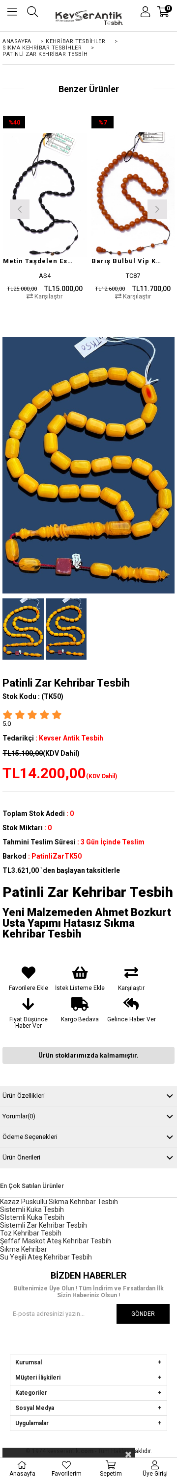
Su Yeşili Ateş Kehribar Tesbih (46, 1257)
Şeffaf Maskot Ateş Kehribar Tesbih (55, 1241)
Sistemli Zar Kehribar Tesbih (43, 1225)
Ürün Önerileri (21, 1157)
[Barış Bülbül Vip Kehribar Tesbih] (133, 194)
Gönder (143, 1313)
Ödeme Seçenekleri (30, 1136)
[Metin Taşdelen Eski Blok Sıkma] (45, 194)
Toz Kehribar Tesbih (30, 1233)
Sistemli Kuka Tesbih (32, 1209)
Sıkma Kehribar (23, 1249)
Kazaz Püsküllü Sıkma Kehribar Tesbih (59, 1202)
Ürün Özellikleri (23, 1095)
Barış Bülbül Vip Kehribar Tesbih (127, 261)
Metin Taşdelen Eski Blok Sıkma (38, 261)
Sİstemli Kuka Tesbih (32, 1217)
